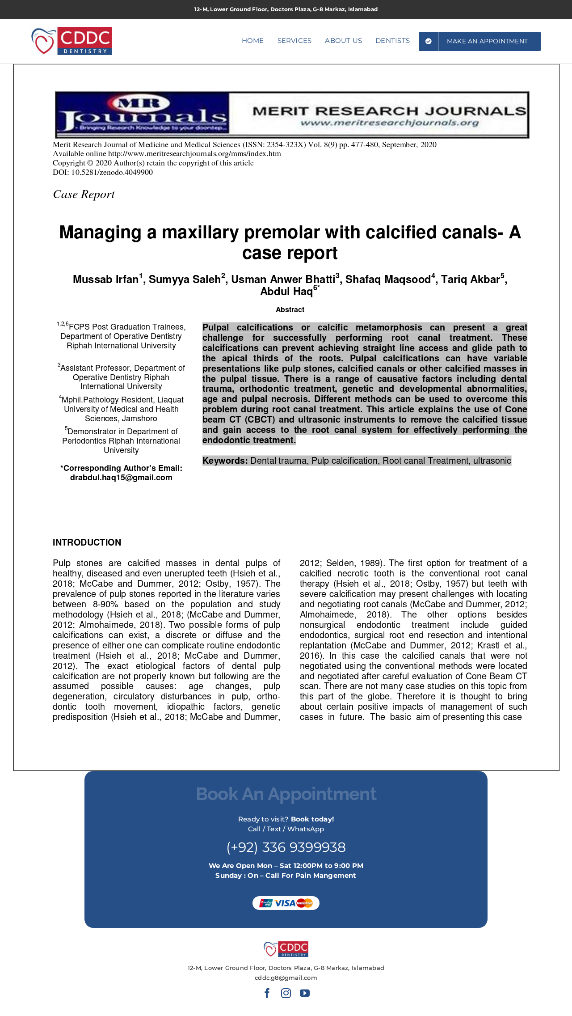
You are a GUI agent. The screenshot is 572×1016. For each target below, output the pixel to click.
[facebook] (267, 993)
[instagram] (286, 993)
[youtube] (305, 993)
